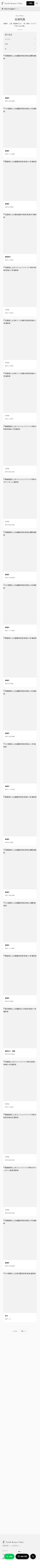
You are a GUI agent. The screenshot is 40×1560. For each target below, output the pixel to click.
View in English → (10, 9)
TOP (3, 1555)
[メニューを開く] (37, 3)
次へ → (23, 1331)
